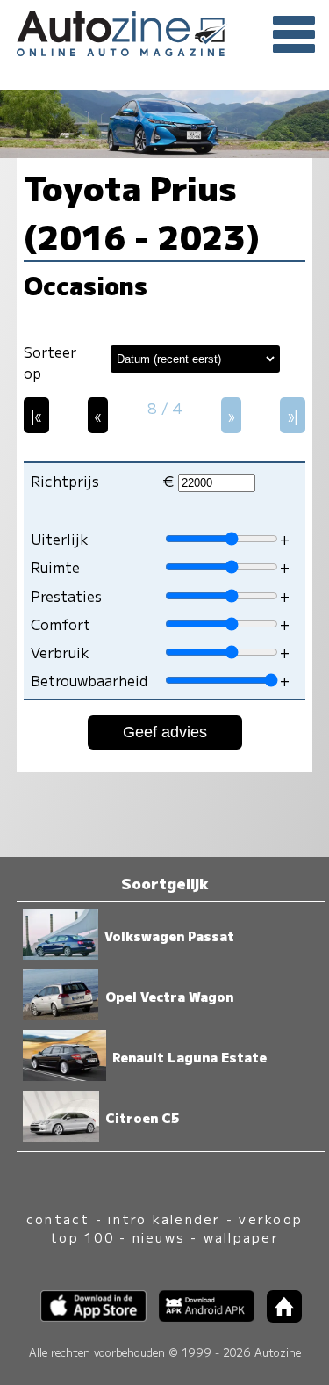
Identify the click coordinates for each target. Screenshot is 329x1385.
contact (58, 1218)
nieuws (158, 1237)
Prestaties (66, 595)
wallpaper (241, 1237)
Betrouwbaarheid (89, 680)
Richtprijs (65, 480)
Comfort (60, 623)
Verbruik (60, 652)
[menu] (294, 35)
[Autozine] (164, 31)
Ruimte (55, 566)
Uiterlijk (60, 538)
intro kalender (164, 1218)
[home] (278, 1317)
